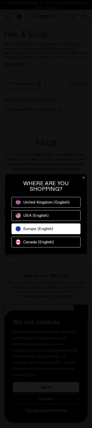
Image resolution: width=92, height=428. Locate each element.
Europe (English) (38, 228)
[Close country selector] (83, 177)
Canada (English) (38, 242)
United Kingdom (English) (46, 202)
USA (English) (36, 215)
